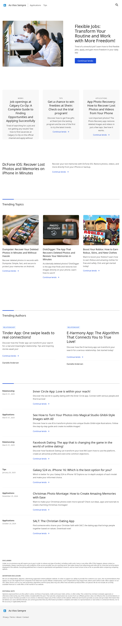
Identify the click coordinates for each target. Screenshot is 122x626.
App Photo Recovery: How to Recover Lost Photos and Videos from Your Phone (101, 107)
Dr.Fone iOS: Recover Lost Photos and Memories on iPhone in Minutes (23, 168)
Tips (45, 5)
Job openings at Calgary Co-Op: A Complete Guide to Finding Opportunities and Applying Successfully (20, 111)
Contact (26, 617)
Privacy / (6, 617)
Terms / (13, 617)
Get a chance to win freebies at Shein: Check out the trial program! (61, 107)
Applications (35, 5)
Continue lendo (85, 60)
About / (19, 617)
